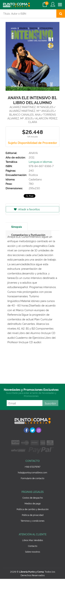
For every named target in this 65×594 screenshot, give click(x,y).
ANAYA (33, 153)
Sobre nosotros (32, 551)
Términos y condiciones (32, 520)
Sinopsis (16, 226)
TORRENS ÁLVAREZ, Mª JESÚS (31, 116)
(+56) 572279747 (32, 466)
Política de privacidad (32, 514)
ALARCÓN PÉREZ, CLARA (43, 120)
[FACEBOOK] (26, 430)
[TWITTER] (32, 430)
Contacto (32, 545)
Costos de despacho (32, 497)
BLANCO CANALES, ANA (25, 114)
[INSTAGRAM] (38, 430)
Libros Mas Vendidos (32, 540)
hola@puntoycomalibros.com (32, 472)
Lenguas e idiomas (40, 161)
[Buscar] (60, 13)
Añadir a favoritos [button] (29, 209)
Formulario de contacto (32, 478)
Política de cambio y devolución (33, 509)
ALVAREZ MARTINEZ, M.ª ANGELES (31, 111)
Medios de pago (33, 503)
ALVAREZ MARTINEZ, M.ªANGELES (31, 107)
